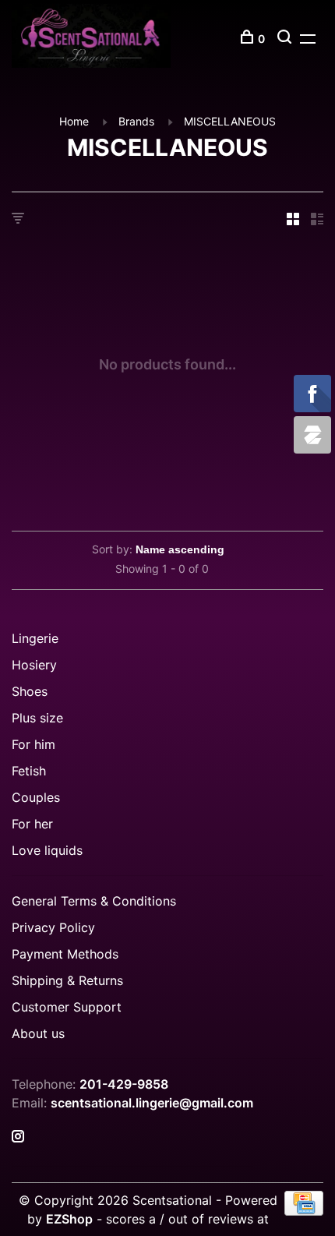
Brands (136, 121)
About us (38, 1033)
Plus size (37, 718)
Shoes (30, 691)
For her (32, 824)
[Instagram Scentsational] (18, 1137)
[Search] (286, 38)
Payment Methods (65, 954)
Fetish (29, 771)
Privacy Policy (53, 927)
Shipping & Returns (67, 980)
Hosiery (34, 665)
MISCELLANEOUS (230, 121)
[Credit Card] (303, 1211)
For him (33, 744)
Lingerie (35, 638)
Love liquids (47, 850)
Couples (36, 797)
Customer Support (67, 1007)
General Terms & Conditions (94, 901)
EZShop (69, 1219)
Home (74, 121)
